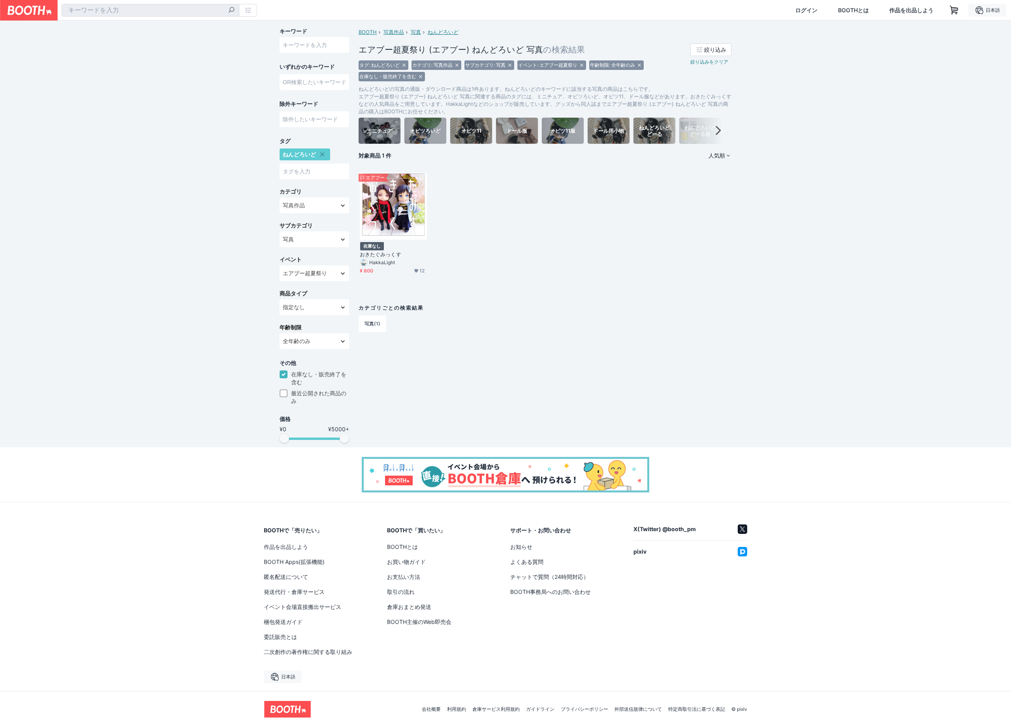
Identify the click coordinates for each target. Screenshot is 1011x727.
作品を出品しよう (911, 10)
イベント (291, 259)
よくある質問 (526, 561)
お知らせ (521, 546)
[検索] (231, 10)
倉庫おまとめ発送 (409, 606)
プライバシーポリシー (584, 709)
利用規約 (456, 709)
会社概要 (431, 709)
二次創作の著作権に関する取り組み (308, 651)
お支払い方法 (403, 576)
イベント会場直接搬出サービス (302, 606)
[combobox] (150, 10)
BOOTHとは (853, 10)
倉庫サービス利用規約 (496, 709)
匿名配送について (286, 576)
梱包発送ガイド (283, 621)
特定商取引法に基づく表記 (696, 709)
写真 (416, 32)
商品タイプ (293, 293)
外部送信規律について (638, 709)
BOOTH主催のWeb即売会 (419, 621)
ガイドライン (540, 709)
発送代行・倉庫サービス (294, 591)
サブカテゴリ (296, 225)
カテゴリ (291, 191)
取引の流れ (401, 591)
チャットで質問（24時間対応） (549, 576)
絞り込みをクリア (709, 62)
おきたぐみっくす (380, 254)
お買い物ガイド (406, 561)
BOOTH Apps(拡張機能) (294, 561)
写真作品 (393, 32)
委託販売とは (280, 636)
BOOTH (368, 32)
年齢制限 (291, 327)
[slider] (284, 438)
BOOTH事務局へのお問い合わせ (550, 591)
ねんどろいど (443, 32)
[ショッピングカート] (954, 10)
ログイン (806, 10)
